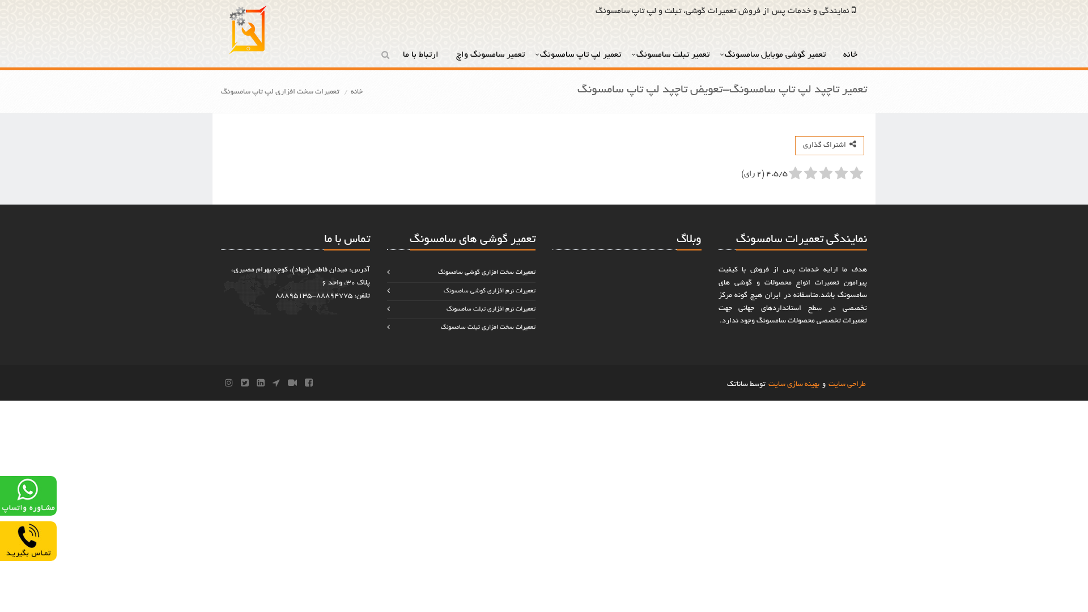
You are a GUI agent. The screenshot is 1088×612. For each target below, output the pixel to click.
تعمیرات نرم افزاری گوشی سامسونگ (490, 291)
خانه (851, 55)
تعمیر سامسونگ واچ (490, 55)
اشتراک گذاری (826, 146)
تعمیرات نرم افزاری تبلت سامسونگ (491, 309)
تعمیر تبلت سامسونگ (672, 55)
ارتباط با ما (422, 55)
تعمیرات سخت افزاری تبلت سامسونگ (488, 327)
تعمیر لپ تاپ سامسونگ (580, 55)
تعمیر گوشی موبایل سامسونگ (776, 55)
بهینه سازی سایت (793, 385)
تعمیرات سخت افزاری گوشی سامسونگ (487, 272)
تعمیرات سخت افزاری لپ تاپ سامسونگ (280, 92)
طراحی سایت (847, 385)
